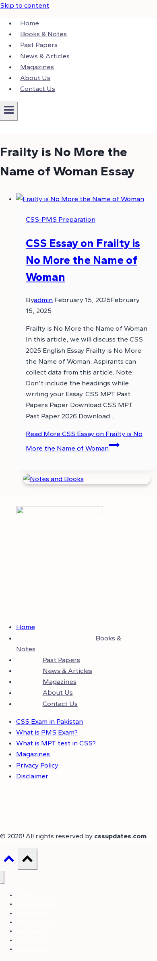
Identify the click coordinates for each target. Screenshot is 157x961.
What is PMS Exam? (47, 732)
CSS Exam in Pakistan (49, 721)
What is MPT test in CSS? (56, 743)
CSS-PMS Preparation (60, 219)
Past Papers (39, 45)
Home (29, 23)
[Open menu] (9, 111)
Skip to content (24, 5)
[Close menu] (2, 877)
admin (43, 300)
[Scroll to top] (9, 861)
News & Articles (45, 56)
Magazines (37, 67)
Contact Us (37, 88)
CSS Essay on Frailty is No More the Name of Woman (83, 260)
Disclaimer (32, 776)
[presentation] (86, 198)
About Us (35, 78)
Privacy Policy (37, 765)
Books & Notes (43, 34)
